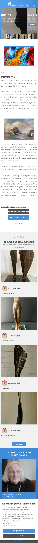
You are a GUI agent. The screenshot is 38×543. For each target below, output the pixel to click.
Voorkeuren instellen (19, 536)
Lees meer (6, 25)
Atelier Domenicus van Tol (18, 217)
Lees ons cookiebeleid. (9, 525)
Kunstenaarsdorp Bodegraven (18, 211)
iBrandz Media (19, 541)
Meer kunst (19, 444)
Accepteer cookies (19, 531)
